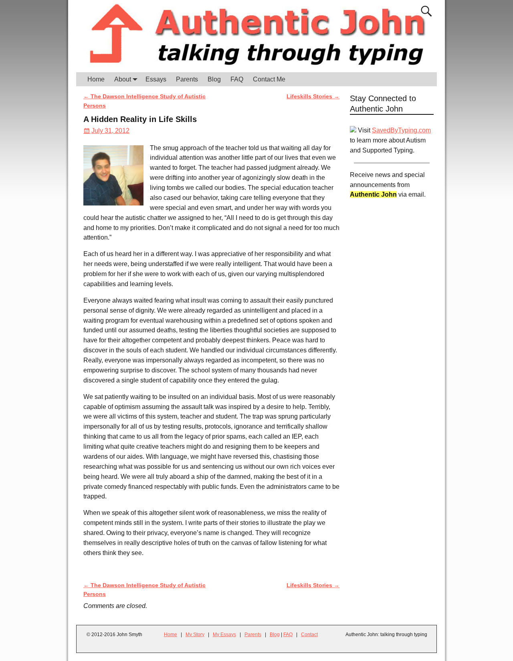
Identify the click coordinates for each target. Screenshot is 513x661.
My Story (195, 634)
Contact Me (269, 79)
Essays (155, 79)
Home (96, 79)
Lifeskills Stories (313, 96)
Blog (214, 79)
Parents (187, 79)
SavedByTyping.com (401, 130)
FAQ (236, 79)
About (122, 79)
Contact (309, 634)
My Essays (224, 634)
